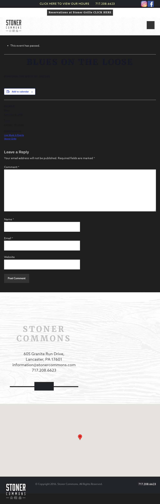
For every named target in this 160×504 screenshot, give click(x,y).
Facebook (39, 386)
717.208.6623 (105, 4)
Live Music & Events (14, 135)
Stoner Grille (10, 138)
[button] (151, 25)
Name (9, 219)
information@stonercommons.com (44, 364)
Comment (11, 167)
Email (8, 238)
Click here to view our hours (64, 4)
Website (9, 257)
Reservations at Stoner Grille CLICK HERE (80, 12)
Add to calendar (20, 91)
